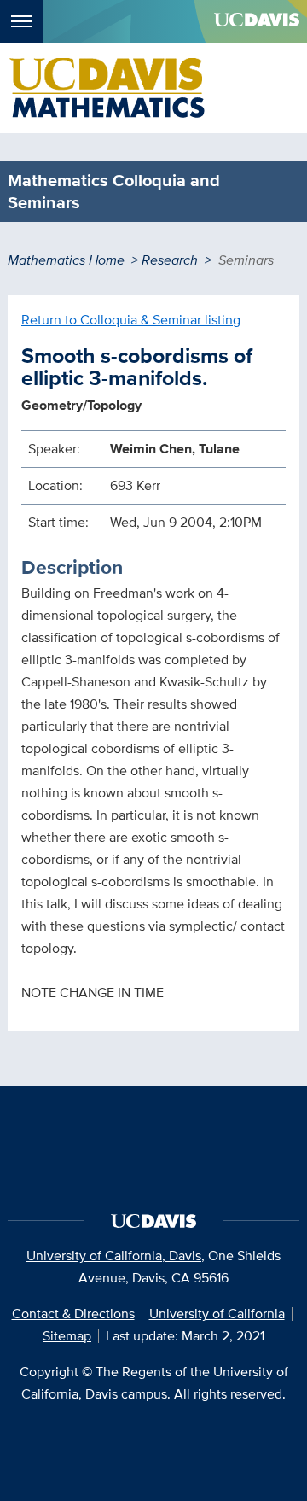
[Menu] (21, 21)
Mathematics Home (66, 260)
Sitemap (67, 1336)
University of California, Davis (113, 1255)
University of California (217, 1313)
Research (170, 260)
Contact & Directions (73, 1313)
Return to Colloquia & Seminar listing (130, 320)
